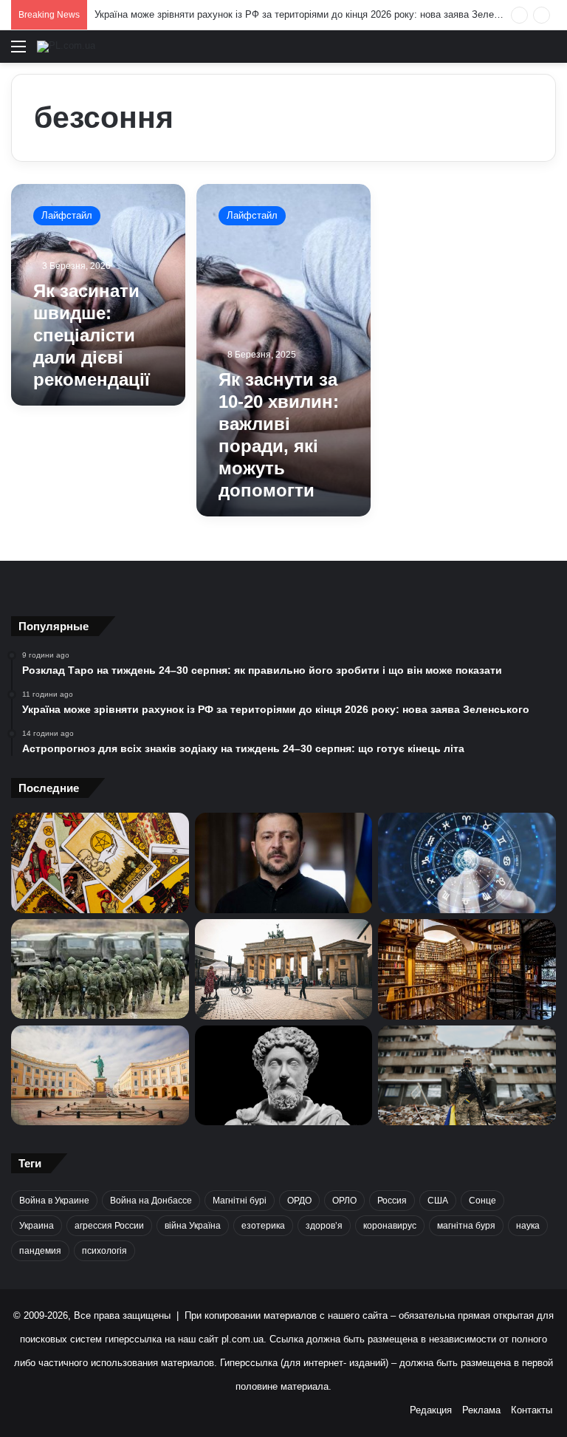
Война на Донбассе (151, 1200)
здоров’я (324, 1226)
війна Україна (193, 1226)
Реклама (481, 1410)
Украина (36, 1226)
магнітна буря (466, 1226)
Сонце (482, 1200)
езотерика (263, 1226)
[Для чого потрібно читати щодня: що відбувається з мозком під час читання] (467, 969)
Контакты (531, 1410)
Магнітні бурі (240, 1200)
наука (528, 1226)
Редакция (431, 1410)
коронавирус (389, 1226)
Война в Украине (54, 1200)
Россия (392, 1200)
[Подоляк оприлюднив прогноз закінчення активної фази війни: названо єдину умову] (467, 1075)
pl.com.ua (242, 1339)
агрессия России (109, 1226)
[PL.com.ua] (66, 46)
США (437, 1200)
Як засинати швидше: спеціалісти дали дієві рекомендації (91, 335)
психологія (104, 1251)
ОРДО (299, 1200)
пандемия (40, 1251)
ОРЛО (344, 1200)
